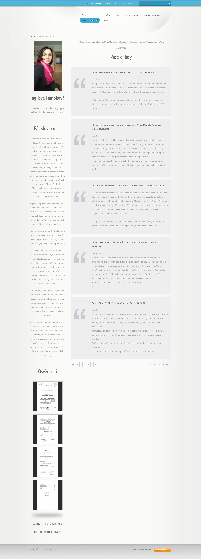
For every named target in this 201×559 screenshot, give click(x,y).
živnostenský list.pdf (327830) (47, 532)
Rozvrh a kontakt (152, 15)
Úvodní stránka (95, 3)
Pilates (96, 15)
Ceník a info (132, 15)
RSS (123, 3)
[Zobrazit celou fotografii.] (47, 396)
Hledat (168, 3)
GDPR (106, 20)
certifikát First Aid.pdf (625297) (47, 524)
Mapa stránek (111, 3)
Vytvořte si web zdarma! (142, 550)
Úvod (84, 15)
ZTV (118, 15)
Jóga (108, 15)
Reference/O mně (90, 20)
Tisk (130, 3)
